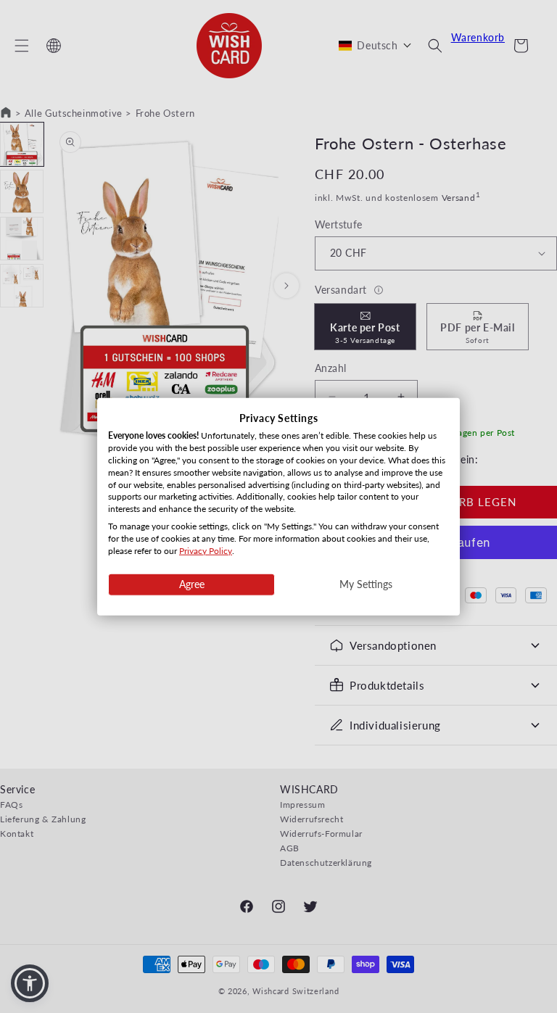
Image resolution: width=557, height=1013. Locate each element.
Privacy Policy (205, 550)
